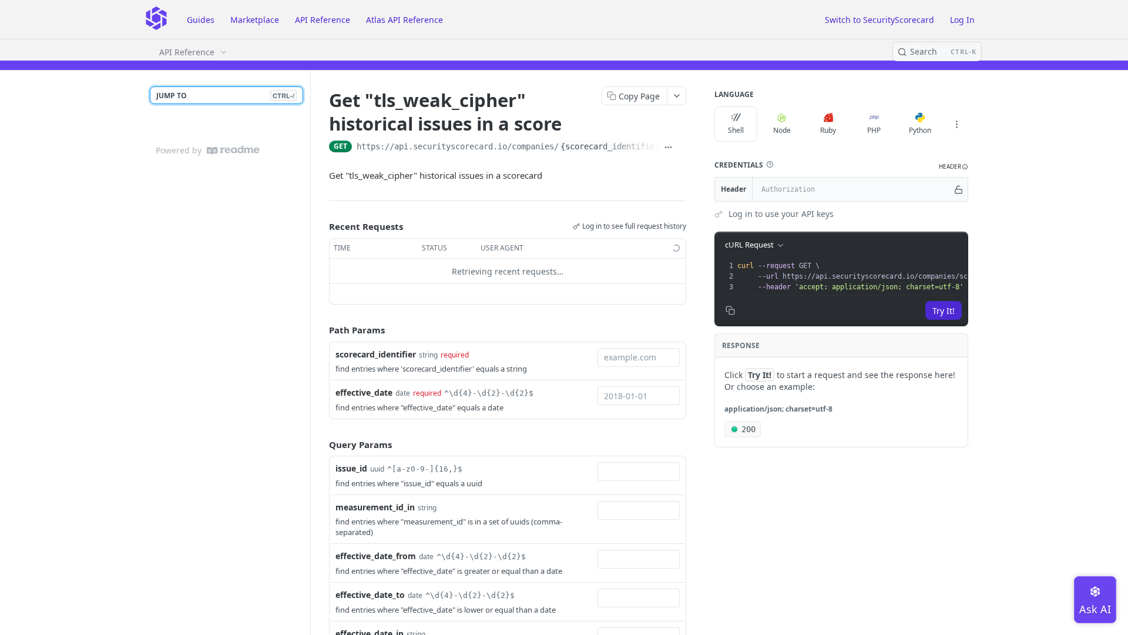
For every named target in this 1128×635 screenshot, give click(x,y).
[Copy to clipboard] (681, 148)
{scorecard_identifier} (612, 146)
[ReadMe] (233, 150)
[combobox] (638, 357)
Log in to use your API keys (781, 213)
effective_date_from (375, 556)
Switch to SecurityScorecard (879, 19)
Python (920, 130)
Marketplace (254, 19)
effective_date (363, 392)
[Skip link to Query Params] (320, 444)
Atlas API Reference (404, 19)
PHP (874, 130)
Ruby (828, 130)
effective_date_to (370, 594)
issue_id (351, 468)
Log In (962, 19)
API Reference (322, 19)
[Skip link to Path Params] (320, 330)
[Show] (958, 189)
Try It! (943, 310)
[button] (769, 164)
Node (782, 130)
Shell (736, 130)
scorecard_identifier (375, 354)
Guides (200, 19)
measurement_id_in (375, 507)
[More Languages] (956, 124)
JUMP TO (225, 96)
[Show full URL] (668, 148)
